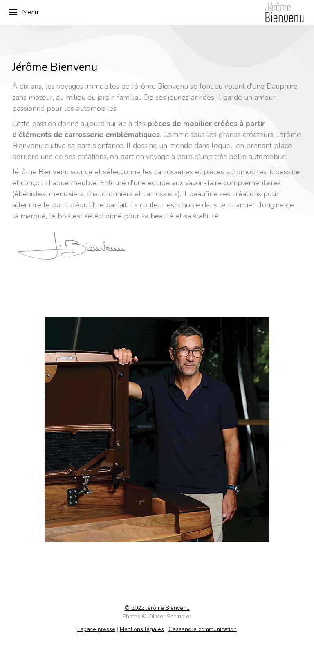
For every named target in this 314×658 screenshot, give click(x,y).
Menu (30, 12)
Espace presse (96, 629)
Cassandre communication (202, 629)
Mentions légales (142, 629)
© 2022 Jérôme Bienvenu (157, 608)
